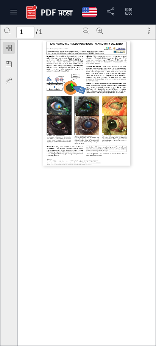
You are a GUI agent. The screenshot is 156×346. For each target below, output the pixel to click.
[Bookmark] (9, 64)
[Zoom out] (86, 31)
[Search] (7, 31)
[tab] (9, 49)
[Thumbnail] (9, 48)
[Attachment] (9, 80)
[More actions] (149, 31)
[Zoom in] (100, 31)
